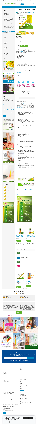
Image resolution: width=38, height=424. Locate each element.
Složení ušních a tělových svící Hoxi (7, 408)
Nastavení (7, 421)
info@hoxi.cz (23, 394)
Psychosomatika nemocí (6, 402)
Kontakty (4, 380)
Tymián (5, 38)
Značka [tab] (31, 98)
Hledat (22, 3)
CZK (30, 0)
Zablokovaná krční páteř (23, 385)
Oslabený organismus (23, 379)
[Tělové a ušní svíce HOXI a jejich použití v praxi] (25, 179)
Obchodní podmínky (5, 378)
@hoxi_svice (23, 403)
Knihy (5, 58)
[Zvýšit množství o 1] (19, 45)
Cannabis (5, 37)
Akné (20, 375)
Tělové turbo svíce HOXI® (7, 31)
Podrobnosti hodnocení (30, 12)
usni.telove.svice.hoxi (24, 399)
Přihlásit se (30, 358)
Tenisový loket (22, 387)
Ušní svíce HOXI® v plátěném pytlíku (9, 18)
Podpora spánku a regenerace (24, 377)
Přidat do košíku (24, 45)
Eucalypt (5, 46)
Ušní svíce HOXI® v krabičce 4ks (8, 19)
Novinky (4, 371)
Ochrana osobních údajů (6, 379)
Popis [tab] (17, 98)
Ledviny (21, 373)
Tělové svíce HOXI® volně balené (8, 27)
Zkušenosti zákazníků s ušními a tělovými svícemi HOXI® (10, 404)
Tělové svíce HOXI (5, 21)
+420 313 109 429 (23, 395)
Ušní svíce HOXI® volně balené (8, 20)
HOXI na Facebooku (24, 398)
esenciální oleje (19, 107)
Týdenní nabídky (6, 14)
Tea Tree (5, 36)
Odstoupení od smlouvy (6, 381)
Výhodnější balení (6, 13)
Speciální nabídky (5, 12)
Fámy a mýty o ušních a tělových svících (8, 397)
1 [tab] (23, 288)
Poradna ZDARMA (5, 376)
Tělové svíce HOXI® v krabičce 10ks (9, 26)
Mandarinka (5, 48)
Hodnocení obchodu (19, 291)
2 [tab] (24, 288)
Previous (16, 226)
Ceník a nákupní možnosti (18, 0)
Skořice (5, 39)
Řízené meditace (6, 57)
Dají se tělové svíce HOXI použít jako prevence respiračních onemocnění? (9, 400)
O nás (3, 374)
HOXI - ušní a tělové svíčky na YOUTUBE (26, 402)
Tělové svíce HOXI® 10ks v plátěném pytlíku (9, 23)
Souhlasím (31, 418)
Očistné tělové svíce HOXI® (8, 28)
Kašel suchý (21, 381)
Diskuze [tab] (27, 98)
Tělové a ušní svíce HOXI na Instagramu (20, 316)
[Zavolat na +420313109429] (4, 0)
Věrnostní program (5, 375)
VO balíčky (5, 15)
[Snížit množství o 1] (19, 46)
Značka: (19, 13)
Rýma (20, 368)
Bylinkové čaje (6, 54)
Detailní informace (18, 72)
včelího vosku (33, 50)
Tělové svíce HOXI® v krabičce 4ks (8, 25)
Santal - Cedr (6, 49)
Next (35, 226)
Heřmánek (5, 44)
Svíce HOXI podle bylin (6, 32)
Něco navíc (4, 52)
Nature (5, 33)
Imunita (21, 383)
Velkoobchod (4, 372)
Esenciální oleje (6, 53)
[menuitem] (6, 7)
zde (18, 419)
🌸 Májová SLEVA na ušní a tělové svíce (8, 109)
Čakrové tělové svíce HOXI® (8, 30)
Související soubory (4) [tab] (22, 98)
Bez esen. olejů (27, 190)
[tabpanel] (21, 237)
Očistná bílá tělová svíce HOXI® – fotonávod (9, 406)
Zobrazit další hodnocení (31, 269)
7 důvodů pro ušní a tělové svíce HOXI (8, 410)
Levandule (5, 42)
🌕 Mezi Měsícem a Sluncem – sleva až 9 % (8, 104)
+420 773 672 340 (23, 397)
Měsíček (5, 41)
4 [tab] (26, 288)
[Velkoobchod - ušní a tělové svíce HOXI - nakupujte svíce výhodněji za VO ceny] (25, 184)
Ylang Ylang (5, 47)
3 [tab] (25, 288)
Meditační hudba (6, 55)
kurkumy (21, 51)
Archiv (4, 115)
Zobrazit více (19, 312)
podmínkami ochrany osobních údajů (23, 360)
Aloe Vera (5, 43)
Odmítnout (25, 418)
